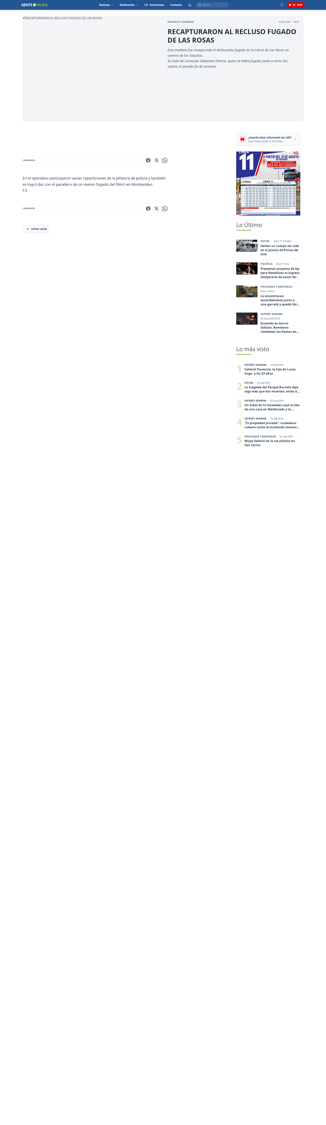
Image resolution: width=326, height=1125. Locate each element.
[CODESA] (268, 183)
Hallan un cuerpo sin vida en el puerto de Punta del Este (280, 250)
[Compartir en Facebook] (148, 160)
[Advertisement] (128, 138)
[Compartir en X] (156, 160)
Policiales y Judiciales (181, 22)
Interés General (272, 314)
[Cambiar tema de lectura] (190, 5)
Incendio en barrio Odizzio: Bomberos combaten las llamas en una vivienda (278, 327)
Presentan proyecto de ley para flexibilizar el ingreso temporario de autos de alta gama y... (280, 273)
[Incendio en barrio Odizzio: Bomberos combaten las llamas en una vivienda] (247, 319)
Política (266, 263)
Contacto (176, 5)
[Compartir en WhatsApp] (165, 160)
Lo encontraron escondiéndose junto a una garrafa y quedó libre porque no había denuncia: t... (280, 300)
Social (265, 241)
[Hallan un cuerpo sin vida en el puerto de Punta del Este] (247, 246)
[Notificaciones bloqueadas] (281, 5)
